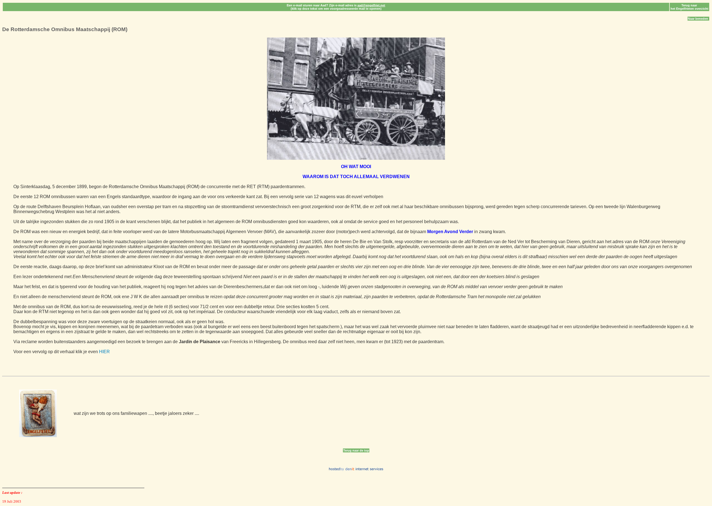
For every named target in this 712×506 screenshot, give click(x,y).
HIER (104, 351)
